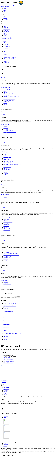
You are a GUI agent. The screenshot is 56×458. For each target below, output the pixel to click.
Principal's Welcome (8, 89)
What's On (6, 220)
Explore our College (5, 87)
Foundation (6, 226)
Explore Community (5, 217)
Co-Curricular (7, 46)
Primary (5, 126)
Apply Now (3, 382)
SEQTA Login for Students (10, 306)
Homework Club (7, 167)
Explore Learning (5, 124)
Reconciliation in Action (9, 99)
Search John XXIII (5, 6)
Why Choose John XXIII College (11, 253)
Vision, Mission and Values (10, 93)
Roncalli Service (7, 162)
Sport (5, 154)
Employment (6, 19)
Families (5, 16)
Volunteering (6, 224)
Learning (6, 44)
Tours (5, 8)
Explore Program (4, 151)
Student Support (7, 284)
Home (5, 41)
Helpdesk (6, 282)
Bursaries (6, 259)
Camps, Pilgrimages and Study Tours (12, 164)
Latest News (6, 219)
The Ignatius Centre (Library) (10, 132)
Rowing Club (7, 169)
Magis (5, 158)
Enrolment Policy (8, 256)
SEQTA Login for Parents (10, 303)
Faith (5, 91)
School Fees (6, 260)
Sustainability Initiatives (9, 100)
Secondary (6, 128)
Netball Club (6, 168)
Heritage (5, 92)
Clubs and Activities (8, 161)
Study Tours (6, 174)
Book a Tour (6, 252)
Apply (5, 10)
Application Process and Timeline (11, 255)
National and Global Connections (11, 96)
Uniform (5, 330)
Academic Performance (9, 97)
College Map (6, 324)
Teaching (6, 129)
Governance (6, 95)
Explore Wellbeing (5, 194)
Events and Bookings (8, 222)
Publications (6, 101)
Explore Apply (4, 249)
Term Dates (6, 327)
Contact (5, 53)
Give (5, 11)
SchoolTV (6, 197)
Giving (5, 104)
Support (5, 54)
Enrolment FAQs (7, 257)
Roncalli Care (7, 228)
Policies (5, 103)
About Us (6, 42)
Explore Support (4, 280)
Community (6, 49)
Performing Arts (7, 157)
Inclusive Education (8, 130)
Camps (5, 172)
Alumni (5, 18)
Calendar (6, 223)
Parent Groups (7, 230)
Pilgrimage (6, 173)
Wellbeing (6, 48)
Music (5, 155)
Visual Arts (6, 159)
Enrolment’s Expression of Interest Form (13, 333)
